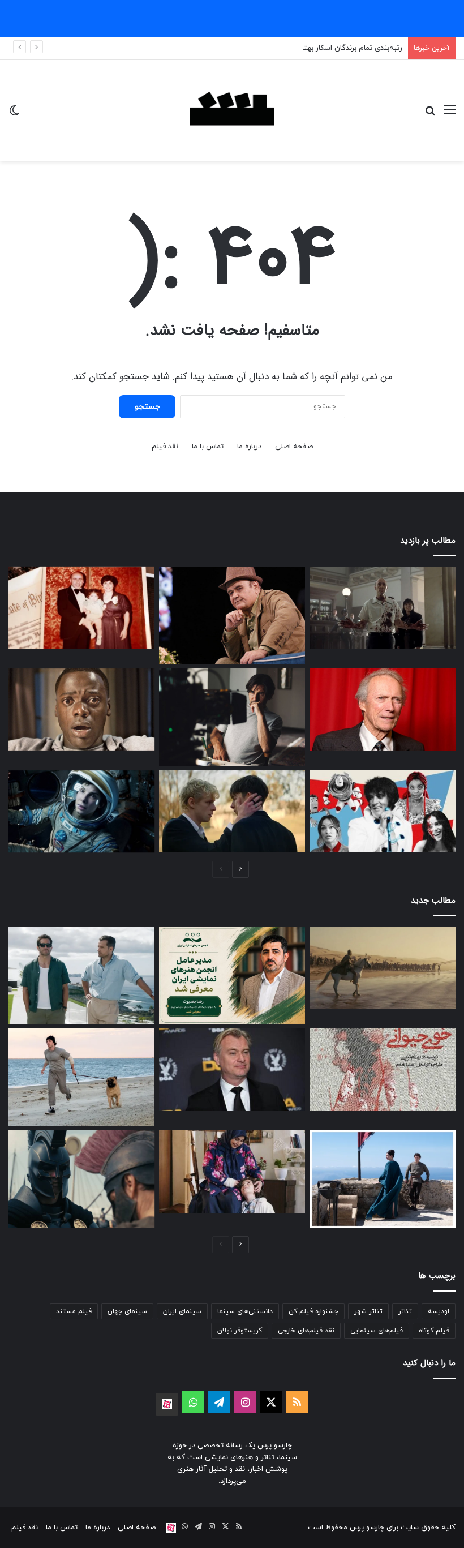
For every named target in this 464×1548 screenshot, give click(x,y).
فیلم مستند (74, 1311)
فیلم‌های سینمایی (376, 1330)
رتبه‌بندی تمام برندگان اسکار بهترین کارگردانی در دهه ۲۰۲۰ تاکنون (301, 48)
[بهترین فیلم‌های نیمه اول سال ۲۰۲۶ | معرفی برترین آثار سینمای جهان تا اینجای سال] (383, 811)
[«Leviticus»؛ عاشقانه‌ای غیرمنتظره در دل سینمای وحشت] (232, 811)
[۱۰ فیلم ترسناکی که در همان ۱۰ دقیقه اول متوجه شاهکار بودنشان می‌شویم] (81, 709)
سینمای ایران (182, 1311)
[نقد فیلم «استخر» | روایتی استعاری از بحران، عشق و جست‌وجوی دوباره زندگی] (232, 717)
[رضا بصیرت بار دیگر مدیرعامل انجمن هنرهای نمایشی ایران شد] (232, 975)
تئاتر (405, 1311)
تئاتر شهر (368, 1311)
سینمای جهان (127, 1311)
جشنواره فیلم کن (313, 1311)
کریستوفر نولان (239, 1330)
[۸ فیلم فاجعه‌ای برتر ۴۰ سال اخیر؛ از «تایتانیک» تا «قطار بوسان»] (81, 811)
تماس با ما (208, 446)
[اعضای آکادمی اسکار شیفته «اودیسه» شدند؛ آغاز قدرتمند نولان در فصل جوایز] (81, 1179)
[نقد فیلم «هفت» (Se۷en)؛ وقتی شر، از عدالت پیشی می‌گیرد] (383, 608)
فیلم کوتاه (434, 1330)
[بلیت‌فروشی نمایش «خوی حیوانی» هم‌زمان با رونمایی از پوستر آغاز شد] (383, 1069)
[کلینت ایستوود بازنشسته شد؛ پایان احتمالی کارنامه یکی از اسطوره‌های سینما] (383, 709)
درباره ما (249, 446)
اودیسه (438, 1311)
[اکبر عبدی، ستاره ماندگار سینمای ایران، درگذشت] (232, 615)
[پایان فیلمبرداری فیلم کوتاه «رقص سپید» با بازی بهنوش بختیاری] (232, 1171)
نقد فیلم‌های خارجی (306, 1330)
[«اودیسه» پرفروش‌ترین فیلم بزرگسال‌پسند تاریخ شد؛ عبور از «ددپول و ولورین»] (383, 968)
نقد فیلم (165, 446)
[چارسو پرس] (232, 110)
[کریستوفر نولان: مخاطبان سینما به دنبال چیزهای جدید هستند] (232, 1069)
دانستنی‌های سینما (245, 1311)
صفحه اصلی (294, 446)
